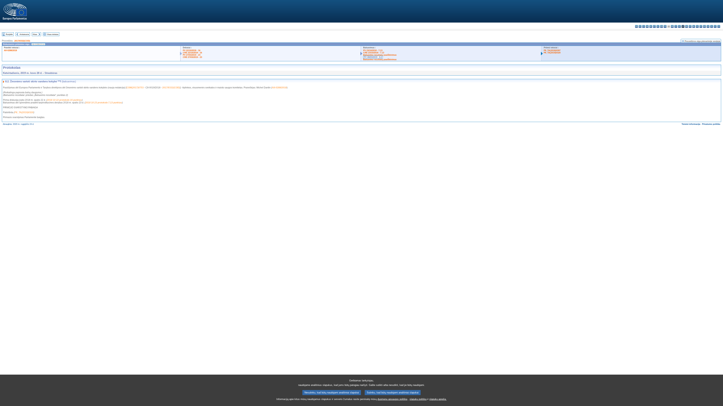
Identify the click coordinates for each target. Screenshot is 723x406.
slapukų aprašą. (438, 399)
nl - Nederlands (693, 26)
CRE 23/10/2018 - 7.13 (373, 53)
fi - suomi (715, 26)
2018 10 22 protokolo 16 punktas (64, 100)
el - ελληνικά (658, 26)
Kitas (35, 34)
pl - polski (697, 26)
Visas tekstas (52, 34)
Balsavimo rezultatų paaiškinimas (380, 55)
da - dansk (647, 26)
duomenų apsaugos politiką (392, 399)
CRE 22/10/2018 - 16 (192, 53)
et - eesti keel (654, 26)
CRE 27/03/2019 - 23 (192, 57)
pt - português (700, 26)
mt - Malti (690, 26)
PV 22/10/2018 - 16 (191, 50)
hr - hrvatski (672, 26)
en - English (661, 26)
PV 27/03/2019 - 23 (191, 55)
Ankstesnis (24, 34)
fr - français (665, 26)
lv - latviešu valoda (679, 26)
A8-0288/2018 (10, 50)
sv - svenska (718, 26)
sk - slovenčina (708, 26)
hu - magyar (686, 26)
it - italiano (675, 26)
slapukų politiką (418, 399)
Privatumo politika (711, 124)
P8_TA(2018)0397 (552, 50)
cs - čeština (643, 26)
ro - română (704, 26)
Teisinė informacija (691, 124)
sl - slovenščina (711, 26)
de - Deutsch (650, 26)
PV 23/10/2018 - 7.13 (372, 50)
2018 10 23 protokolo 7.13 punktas (103, 102)
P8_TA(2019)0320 (552, 53)
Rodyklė (9, 34)
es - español (640, 26)
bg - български (636, 26)
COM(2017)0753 (135, 87)
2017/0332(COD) (22, 41)
